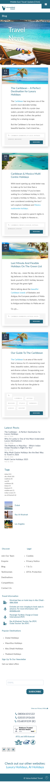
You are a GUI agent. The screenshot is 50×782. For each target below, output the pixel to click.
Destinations (7, 577)
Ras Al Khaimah (21, 515)
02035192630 (26, 717)
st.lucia (22, 403)
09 (5, 246)
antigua (37, 135)
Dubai (6, 486)
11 (5, 71)
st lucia (30, 135)
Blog (3, 567)
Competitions (7, 583)
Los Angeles (20, 524)
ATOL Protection (34, 572)
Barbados (22, 135)
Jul (5, 158)
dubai (6, 474)
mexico (21, 225)
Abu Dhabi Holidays (14, 649)
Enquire (4, 561)
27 (5, 335)
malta (36, 316)
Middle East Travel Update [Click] (25, 2)
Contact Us (6, 588)
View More (36, 142)
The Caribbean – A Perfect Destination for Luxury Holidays (26, 91)
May (5, 338)
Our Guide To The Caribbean (27, 353)
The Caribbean (17, 360)
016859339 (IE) (26, 721)
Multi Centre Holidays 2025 (16, 459)
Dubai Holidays (12, 638)
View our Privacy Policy (39, 708)
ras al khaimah (9, 495)
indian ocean (8, 493)
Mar (5, 73)
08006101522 (26, 714)
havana (19, 228)
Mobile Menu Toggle (46, 4)
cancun (28, 225)
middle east (8, 490)
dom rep (22, 408)
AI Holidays (36, 767)
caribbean (14, 135)
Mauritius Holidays (13, 643)
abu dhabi (7, 476)
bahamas (18, 139)
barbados (11, 228)
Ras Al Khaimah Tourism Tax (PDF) (23, 621)
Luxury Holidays (16, 767)
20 (5, 156)
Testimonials (6, 572)
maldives (7, 479)
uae (5, 481)
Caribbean (19, 101)
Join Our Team (7, 556)
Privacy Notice (32, 561)
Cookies (29, 556)
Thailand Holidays (13, 654)
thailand (7, 488)
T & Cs (29, 567)
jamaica (11, 139)
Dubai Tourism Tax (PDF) (19, 623)
